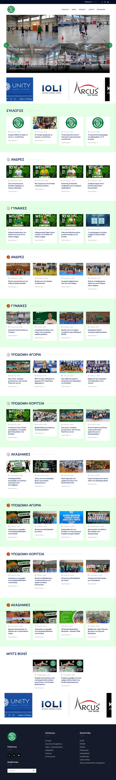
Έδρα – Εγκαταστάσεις (54, 747)
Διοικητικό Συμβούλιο (53, 744)
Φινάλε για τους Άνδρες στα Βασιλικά (43, 282)
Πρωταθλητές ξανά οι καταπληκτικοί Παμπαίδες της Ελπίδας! (71, 381)
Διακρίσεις (49, 750)
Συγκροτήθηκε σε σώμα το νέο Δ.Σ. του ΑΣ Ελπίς (18, 136)
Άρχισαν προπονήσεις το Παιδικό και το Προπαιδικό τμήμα (54, 61)
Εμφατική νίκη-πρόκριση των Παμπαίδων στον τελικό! (97, 381)
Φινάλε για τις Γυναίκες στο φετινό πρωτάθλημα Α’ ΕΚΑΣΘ (71, 332)
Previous (6, 45)
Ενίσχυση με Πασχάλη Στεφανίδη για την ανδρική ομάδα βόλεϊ (71, 186)
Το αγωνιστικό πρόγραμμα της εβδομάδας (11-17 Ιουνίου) (98, 137)
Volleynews (84, 750)
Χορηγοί (48, 753)
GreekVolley (84, 756)
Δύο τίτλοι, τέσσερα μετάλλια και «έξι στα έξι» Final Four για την (18, 381)
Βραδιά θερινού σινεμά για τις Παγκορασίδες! (44, 429)
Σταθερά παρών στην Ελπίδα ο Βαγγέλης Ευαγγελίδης (96, 186)
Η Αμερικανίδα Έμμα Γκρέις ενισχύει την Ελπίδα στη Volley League (45, 234)
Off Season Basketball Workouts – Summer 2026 (70, 630)
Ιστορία (48, 741)
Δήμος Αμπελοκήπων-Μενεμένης (92, 763)
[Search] (33, 770)
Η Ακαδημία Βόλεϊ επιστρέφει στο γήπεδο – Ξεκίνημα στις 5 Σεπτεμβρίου (17, 481)
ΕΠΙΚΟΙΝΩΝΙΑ (101, 9)
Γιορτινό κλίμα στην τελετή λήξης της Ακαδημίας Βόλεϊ (98, 479)
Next (109, 45)
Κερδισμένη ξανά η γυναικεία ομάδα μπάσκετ (97, 331)
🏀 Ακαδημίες (15, 54)
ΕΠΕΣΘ (82, 744)
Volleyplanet (85, 753)
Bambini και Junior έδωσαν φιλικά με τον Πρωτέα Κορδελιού (98, 631)
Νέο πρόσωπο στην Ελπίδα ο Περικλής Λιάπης (45, 185)
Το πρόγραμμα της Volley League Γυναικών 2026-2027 (97, 234)
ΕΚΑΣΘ (82, 747)
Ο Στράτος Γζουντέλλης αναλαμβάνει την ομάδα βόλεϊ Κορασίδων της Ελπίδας (17, 431)
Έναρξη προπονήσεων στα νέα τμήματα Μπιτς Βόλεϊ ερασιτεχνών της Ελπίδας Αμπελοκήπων (45, 681)
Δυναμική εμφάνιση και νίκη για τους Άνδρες (69, 282)
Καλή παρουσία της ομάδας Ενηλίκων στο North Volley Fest (69, 480)
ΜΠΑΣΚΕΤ (82, 9)
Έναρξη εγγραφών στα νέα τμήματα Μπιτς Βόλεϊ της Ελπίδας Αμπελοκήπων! (71, 680)
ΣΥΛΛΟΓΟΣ (65, 9)
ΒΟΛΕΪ (74, 9)
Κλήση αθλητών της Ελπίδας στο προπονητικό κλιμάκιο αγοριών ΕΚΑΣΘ (71, 531)
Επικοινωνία (50, 756)
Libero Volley (85, 760)
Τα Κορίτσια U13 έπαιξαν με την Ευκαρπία (97, 579)
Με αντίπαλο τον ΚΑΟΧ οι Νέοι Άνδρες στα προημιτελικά (97, 531)
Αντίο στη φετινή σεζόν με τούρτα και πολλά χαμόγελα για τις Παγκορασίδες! (97, 431)
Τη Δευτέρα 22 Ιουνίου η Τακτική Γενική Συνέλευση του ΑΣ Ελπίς (70, 137)
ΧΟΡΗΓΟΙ (91, 9)
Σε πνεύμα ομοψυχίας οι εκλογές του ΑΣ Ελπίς (43, 136)
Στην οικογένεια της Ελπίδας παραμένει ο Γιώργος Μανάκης (16, 186)
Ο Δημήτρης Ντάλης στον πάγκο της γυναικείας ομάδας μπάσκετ (44, 332)
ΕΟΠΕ (82, 741)
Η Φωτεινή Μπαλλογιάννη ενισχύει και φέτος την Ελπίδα (70, 234)
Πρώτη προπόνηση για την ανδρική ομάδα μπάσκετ (18, 282)
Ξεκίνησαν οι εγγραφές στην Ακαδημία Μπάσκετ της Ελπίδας (17, 531)
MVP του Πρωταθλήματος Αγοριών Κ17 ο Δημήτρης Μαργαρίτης (44, 381)
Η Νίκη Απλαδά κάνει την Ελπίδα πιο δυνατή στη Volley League (17, 234)
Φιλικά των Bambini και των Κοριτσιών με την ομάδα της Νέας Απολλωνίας (43, 581)
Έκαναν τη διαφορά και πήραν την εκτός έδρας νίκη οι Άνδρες (96, 283)
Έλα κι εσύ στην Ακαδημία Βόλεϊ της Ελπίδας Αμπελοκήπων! (44, 480)
